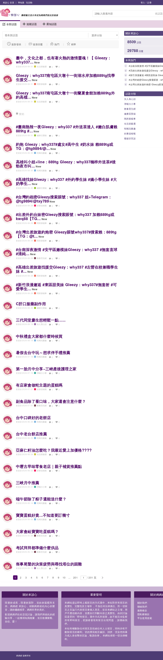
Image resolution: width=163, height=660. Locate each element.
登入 (143, 2)
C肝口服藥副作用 (31, 303)
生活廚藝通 (42, 66)
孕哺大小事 (42, 373)
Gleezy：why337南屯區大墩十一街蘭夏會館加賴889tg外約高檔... (65, 95)
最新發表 (16, 44)
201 (75, 577)
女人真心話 (42, 324)
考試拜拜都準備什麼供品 (37, 547)
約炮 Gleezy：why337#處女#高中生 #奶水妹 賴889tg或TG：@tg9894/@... (64, 146)
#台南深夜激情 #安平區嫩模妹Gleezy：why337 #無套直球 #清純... (66, 251)
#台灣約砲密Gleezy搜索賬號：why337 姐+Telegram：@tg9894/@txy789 (64, 199)
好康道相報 (42, 205)
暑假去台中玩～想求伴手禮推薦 (43, 352)
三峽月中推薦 (27, 482)
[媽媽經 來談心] (29, 15)
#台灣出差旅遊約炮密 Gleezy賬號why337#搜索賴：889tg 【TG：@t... (66, 234)
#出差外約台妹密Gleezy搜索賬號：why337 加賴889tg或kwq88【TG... (65, 216)
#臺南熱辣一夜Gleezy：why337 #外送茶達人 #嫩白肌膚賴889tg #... (66, 128)
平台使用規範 (144, 618)
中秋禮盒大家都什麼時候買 (39, 336)
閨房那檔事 (42, 84)
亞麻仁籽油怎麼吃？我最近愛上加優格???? (54, 450)
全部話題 (11, 24)
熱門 (56, 44)
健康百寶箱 (42, 135)
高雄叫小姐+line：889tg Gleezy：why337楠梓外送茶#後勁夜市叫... (66, 164)
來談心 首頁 (8, 2)
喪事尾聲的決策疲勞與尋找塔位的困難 (49, 564)
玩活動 (29, 2)
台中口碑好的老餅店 (33, 417)
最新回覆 (38, 44)
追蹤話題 (31, 24)
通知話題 (51, 24)
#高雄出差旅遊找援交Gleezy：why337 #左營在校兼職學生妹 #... (67, 269)
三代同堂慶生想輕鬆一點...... (41, 320)
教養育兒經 (42, 258)
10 (64, 577)
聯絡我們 (142, 606)
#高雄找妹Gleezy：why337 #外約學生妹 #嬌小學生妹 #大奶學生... (66, 181)
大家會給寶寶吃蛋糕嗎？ (37, 531)
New (37, 62)
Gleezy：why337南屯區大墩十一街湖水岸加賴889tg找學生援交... (65, 77)
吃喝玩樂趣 (42, 152)
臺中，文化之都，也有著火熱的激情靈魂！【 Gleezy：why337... (63, 60)
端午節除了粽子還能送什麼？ (41, 498)
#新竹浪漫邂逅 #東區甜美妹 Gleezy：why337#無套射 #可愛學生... (66, 286)
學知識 (21, 2)
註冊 (149, 2)
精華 (73, 44)
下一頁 (102, 577)
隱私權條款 (143, 614)
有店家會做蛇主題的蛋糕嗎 (39, 385)
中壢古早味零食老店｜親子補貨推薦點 (49, 466)
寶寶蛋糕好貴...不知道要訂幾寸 (43, 515)
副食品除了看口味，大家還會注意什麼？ (51, 401)
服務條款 (142, 610)
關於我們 (142, 602)
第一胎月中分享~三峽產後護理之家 (46, 368)
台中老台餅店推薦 (31, 433)
